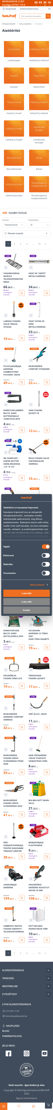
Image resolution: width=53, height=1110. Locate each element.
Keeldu (26, 610)
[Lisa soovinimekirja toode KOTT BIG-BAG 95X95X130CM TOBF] (31, 920)
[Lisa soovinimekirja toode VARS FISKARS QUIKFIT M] (31, 405)
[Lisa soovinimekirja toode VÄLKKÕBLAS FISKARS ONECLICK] (6, 670)
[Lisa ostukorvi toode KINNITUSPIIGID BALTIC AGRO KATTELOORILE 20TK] (22, 647)
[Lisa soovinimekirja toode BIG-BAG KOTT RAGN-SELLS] (31, 795)
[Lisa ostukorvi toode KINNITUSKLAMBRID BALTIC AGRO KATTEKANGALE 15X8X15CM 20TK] (22, 430)
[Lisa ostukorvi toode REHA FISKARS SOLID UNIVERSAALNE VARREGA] (47, 478)
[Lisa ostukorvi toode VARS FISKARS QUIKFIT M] (47, 430)
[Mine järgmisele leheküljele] (45, 244)
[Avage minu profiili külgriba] (33, 1106)
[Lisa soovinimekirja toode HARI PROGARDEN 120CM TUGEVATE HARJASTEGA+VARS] (31, 750)
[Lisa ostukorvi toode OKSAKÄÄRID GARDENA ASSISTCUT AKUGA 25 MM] (47, 898)
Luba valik (26, 602)
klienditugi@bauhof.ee (16, 1016)
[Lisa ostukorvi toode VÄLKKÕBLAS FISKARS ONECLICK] (22, 686)
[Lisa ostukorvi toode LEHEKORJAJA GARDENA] (22, 898)
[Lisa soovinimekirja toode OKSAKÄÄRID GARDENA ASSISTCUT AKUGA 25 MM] (31, 879)
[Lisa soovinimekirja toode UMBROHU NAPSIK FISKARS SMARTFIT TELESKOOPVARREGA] (6, 920)
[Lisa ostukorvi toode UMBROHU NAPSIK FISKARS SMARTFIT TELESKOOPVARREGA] (22, 940)
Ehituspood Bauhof (9, 24)
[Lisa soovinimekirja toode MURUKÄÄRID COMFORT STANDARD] (31, 360)
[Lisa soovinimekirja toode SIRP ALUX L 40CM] (31, 708)
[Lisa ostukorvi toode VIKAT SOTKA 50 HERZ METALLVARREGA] (47, 338)
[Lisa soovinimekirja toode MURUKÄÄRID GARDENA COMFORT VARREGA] (6, 708)
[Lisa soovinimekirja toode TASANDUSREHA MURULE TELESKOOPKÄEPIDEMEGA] (6, 268)
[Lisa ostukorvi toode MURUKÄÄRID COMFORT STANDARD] (47, 382)
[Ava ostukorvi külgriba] (48, 1105)
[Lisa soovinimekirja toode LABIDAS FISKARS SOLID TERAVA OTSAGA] (6, 315)
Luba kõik (26, 593)
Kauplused (11, 8)
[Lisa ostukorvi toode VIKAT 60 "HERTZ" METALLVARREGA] (47, 293)
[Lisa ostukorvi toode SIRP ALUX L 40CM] (47, 727)
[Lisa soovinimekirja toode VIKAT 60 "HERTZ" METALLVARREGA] (31, 268)
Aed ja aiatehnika (25, 24)
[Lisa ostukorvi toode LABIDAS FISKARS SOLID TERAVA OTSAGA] (22, 338)
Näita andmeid (37, 584)
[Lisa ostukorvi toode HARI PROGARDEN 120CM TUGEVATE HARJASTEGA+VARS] (47, 772)
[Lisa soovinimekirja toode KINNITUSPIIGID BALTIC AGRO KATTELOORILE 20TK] (6, 625)
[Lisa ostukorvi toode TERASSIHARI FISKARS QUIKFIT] (47, 686)
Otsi (48, 16)
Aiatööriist (39, 24)
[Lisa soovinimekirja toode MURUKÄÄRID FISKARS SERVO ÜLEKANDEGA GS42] (6, 795)
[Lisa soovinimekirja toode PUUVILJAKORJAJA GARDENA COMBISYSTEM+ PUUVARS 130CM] (6, 360)
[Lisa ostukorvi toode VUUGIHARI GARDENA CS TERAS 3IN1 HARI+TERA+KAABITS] (47, 647)
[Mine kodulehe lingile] (9, 16)
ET (49, 8)
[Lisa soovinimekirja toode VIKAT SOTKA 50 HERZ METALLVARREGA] (31, 315)
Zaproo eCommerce (26, 1098)
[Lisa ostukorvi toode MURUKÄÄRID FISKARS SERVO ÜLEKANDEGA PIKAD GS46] (22, 772)
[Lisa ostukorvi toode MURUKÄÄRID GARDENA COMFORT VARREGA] (22, 727)
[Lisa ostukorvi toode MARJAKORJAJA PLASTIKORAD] (47, 856)
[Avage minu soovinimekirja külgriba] (18, 1106)
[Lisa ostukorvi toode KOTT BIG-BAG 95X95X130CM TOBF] (47, 940)
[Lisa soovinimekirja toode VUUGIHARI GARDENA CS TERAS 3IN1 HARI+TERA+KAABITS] (31, 625)
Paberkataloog (12, 1036)
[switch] (46, 555)
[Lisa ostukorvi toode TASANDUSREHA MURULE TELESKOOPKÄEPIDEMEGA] (22, 293)
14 (39, 243)
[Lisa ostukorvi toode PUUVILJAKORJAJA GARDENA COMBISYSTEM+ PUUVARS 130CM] (22, 382)
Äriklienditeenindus (29, 8)
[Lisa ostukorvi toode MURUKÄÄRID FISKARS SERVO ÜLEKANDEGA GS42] (22, 814)
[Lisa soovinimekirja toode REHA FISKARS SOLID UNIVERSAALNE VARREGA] (31, 453)
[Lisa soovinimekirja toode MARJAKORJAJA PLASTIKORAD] (31, 837)
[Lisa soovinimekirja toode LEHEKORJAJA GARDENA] (6, 879)
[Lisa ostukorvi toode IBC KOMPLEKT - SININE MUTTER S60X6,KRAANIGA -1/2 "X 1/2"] (22, 478)
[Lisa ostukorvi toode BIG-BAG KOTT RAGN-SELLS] (47, 814)
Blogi (5, 1031)
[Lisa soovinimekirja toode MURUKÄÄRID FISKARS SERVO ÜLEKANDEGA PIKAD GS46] (6, 750)
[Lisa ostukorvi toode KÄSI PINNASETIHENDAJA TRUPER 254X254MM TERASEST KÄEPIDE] (22, 856)
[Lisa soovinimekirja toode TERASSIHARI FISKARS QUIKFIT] (31, 670)
